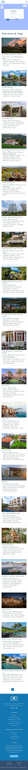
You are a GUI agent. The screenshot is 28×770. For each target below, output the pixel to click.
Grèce (11, 641)
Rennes (3, 58)
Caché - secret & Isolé (11, 187)
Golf (9, 96)
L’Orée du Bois (6, 450)
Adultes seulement (6, 676)
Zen (21, 158)
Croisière (13, 613)
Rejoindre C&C (14, 732)
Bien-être (9, 59)
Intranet (14, 734)
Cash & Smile (21, 394)
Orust (23, 355)
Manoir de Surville (8, 118)
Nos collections (14, 721)
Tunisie (14, 387)
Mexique (17, 484)
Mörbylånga (6, 251)
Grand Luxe (5, 63)
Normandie (17, 120)
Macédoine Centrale (17, 641)
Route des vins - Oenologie (15, 156)
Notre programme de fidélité (14, 723)
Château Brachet (7, 87)
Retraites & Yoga (6, 65)
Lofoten (12, 578)
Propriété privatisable (14, 189)
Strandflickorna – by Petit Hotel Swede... (12, 351)
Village (18, 158)
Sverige (4, 252)
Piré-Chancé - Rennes (8, 56)
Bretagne (18, 56)
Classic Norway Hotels (13, 585)
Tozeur (5, 387)
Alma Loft (5, 419)
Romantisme (16, 259)
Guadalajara (7, 484)
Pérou (12, 421)
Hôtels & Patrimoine (11, 125)
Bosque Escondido (7, 544)
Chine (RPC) (12, 219)
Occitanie (16, 452)
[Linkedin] (16, 708)
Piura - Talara (16, 421)
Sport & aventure (6, 158)
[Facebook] (12, 708)
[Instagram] (14, 708)
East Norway (12, 318)
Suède (21, 251)
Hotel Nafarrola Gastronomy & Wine (13, 150)
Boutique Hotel (5, 160)
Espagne (14, 153)
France (21, 56)
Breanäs (6, 285)
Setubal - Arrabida (8, 611)
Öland (13, 251)
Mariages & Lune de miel (16, 63)
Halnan (16, 219)
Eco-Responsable (6, 94)
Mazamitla (6, 547)
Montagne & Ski (14, 552)
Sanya (5, 219)
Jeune (17, 125)
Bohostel (5, 481)
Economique (22, 485)
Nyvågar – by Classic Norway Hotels (13, 576)
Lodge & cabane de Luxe (7, 587)
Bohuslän (11, 355)
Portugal (21, 611)
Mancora (6, 421)
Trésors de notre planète (21, 193)
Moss (5, 318)
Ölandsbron (17, 251)
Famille (17, 61)
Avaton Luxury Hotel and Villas (12, 639)
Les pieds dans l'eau (6, 290)
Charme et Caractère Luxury (15, 160)
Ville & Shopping (20, 224)
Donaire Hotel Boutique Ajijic (11, 513)
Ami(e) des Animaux (6, 122)
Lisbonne (17, 611)
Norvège (17, 318)
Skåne (11, 285)
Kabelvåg (6, 578)
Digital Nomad (5, 255)
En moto (11, 94)
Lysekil (5, 355)
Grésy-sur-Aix (7, 89)
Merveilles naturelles (16, 391)
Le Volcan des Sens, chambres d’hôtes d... (13, 671)
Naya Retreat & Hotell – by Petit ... (13, 248)
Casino (15, 92)
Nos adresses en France (14, 717)
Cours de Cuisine (15, 422)
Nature (23, 63)
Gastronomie (22, 61)
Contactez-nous (14, 725)
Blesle (5, 674)
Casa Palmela (6, 609)
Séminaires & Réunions (20, 292)
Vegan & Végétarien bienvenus (17, 459)
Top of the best (12, 158)
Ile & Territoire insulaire (7, 648)
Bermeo (5, 152)
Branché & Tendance (16, 59)
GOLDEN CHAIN (6, 226)
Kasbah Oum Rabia (8, 182)
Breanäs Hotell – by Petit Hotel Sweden (12, 282)
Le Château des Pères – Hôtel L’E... (12, 54)
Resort (11, 226)
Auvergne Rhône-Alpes (15, 91)
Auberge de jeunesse (6, 489)
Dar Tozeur (5, 385)
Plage (18, 222)
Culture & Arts (11, 61)
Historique (18, 96)
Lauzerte (6, 452)
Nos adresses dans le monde (14, 719)
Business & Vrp (5, 61)
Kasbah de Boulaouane (17, 185)
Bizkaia (10, 153)
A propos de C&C (14, 736)
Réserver (14, 715)
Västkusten (11, 356)
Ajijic (5, 515)
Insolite (9, 63)
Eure (11, 120)
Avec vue (4, 59)
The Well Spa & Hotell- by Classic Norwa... (12, 315)
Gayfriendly (5, 96)
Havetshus (16, 355)
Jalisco (13, 484)
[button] (14, 756)
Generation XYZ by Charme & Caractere (10, 490)
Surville (5, 120)
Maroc (8, 186)
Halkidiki (6, 641)
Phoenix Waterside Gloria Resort (12, 217)
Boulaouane (6, 185)
